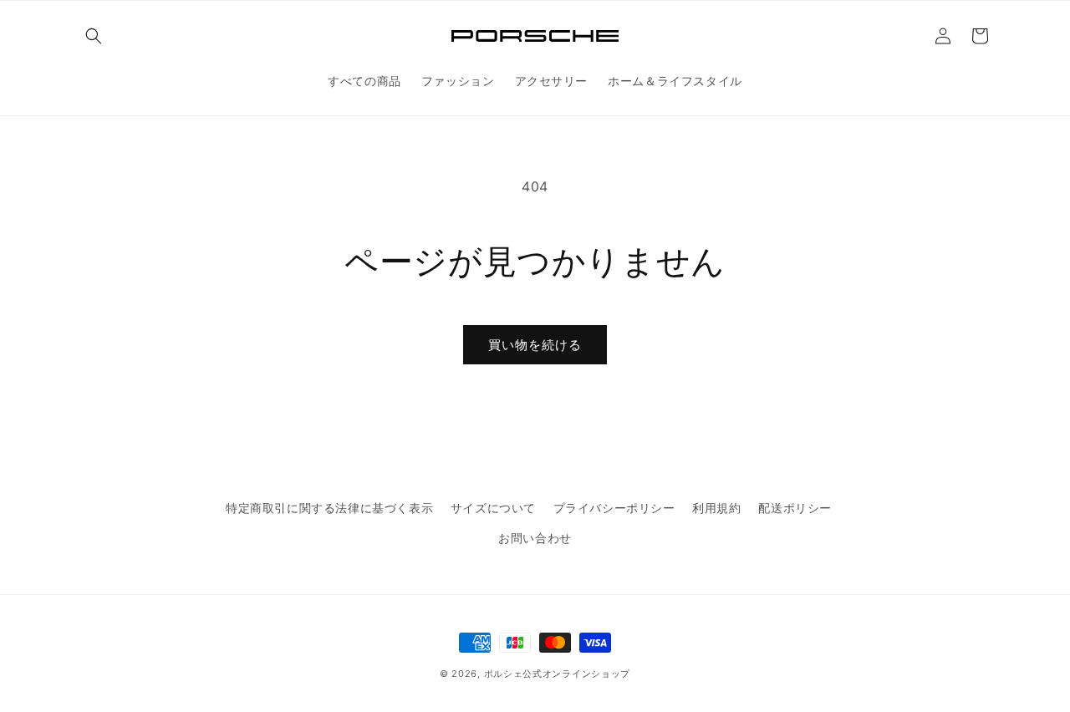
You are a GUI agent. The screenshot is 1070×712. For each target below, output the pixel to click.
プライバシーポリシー (614, 508)
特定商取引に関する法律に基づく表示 (329, 508)
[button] (93, 36)
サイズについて (493, 508)
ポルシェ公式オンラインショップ (557, 673)
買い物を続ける (535, 345)
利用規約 (716, 508)
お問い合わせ (535, 538)
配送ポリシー (795, 508)
